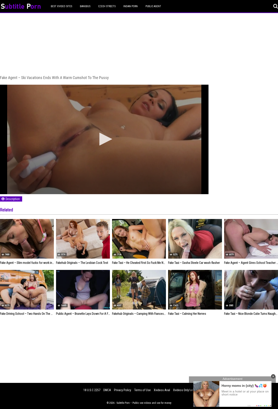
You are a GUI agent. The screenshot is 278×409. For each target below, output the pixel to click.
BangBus (85, 6)
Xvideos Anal (162, 390)
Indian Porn (130, 6)
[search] (275, 6)
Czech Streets (107, 6)
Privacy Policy (122, 390)
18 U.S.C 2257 (91, 390)
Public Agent (153, 6)
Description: (13, 199)
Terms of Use (142, 390)
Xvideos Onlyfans (184, 390)
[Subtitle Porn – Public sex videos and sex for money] (20, 6)
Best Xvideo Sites (61, 6)
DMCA (107, 390)
